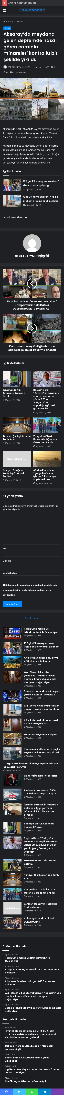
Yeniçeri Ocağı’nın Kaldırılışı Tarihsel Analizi (13, 473)
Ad (5, 548)
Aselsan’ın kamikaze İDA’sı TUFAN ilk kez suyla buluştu (40, 792)
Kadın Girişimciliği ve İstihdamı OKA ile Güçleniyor (41, 630)
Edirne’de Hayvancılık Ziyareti (41, 734)
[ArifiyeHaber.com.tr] (32, 10)
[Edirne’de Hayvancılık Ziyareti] (12, 739)
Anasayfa (10, 21)
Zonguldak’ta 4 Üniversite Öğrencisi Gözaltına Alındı (45, 439)
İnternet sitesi (10, 573)
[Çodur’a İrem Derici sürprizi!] (12, 780)
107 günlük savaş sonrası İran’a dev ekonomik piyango (41, 645)
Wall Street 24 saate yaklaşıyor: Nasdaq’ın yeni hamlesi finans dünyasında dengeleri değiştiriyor (40, 677)
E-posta (7, 560)
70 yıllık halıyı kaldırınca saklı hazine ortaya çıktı (41, 722)
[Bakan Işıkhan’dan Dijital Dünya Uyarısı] (12, 923)
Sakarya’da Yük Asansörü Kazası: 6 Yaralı (14, 393)
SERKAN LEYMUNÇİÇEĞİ (19, 67)
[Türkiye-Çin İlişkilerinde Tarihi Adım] (17, 425)
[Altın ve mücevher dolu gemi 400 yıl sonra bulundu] (12, 662)
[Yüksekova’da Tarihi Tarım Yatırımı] (12, 865)
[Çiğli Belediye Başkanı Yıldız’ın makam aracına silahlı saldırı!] (12, 201)
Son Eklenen (32, 618)
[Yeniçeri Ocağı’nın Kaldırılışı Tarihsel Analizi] (17, 459)
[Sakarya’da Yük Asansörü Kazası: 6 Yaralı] (17, 379)
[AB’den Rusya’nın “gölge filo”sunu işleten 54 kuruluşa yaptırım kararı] (47, 459)
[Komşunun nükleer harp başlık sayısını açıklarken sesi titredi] (12, 753)
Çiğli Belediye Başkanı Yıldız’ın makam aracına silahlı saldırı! (41, 707)
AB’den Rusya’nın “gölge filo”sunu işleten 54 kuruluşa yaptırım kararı (44, 474)
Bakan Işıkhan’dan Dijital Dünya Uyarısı (39, 920)
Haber (20, 21)
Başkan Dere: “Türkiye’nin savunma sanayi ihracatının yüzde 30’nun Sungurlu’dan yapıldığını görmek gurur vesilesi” (46, 399)
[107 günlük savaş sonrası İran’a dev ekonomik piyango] (12, 185)
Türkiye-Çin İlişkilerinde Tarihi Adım (17, 437)
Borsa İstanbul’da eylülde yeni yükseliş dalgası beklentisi (42, 693)
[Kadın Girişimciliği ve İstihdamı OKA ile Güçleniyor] (12, 633)
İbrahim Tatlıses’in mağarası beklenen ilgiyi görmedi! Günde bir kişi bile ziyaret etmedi (41, 809)
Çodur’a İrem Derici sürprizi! (40, 775)
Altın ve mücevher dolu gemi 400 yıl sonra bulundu (34, 2)
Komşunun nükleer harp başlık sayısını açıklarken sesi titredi (42, 750)
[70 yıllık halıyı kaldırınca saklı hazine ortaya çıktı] (12, 725)
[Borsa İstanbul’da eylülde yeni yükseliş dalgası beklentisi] (12, 696)
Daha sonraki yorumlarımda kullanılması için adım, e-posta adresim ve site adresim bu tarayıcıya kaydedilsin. (31, 590)
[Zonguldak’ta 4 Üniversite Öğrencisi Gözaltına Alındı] (47, 425)
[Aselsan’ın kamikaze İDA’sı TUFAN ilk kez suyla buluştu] (12, 795)
